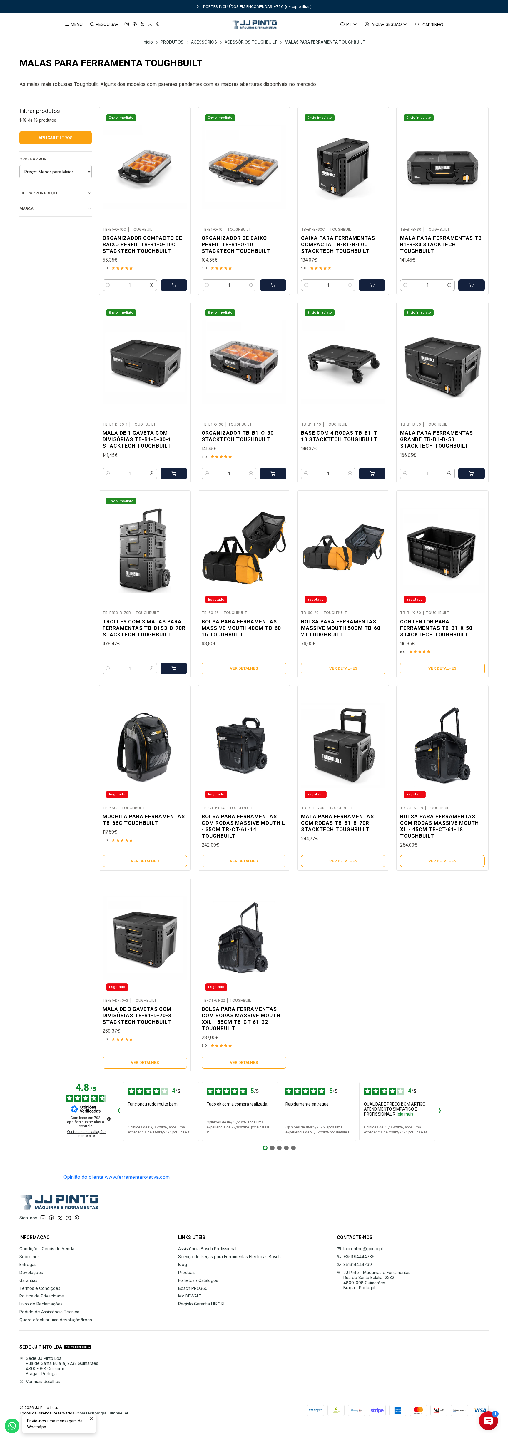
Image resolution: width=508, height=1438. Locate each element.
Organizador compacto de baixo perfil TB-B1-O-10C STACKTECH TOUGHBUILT (142, 244)
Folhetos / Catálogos (198, 1280)
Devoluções (31, 1272)
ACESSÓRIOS (204, 42)
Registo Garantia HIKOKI (201, 1303)
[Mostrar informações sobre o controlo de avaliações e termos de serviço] (108, 1118)
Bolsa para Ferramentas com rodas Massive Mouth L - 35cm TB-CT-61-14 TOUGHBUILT (243, 826)
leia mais (405, 1114)
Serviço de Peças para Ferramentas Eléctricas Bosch (229, 1256)
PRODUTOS (172, 42)
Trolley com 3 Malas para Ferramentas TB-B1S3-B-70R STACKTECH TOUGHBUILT (144, 628)
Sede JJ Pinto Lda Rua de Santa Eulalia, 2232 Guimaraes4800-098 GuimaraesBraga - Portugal (62, 1366)
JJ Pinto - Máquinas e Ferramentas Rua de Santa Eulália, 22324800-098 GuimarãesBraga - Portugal (376, 1280)
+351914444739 (359, 1256)
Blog (182, 1264)
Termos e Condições (39, 1288)
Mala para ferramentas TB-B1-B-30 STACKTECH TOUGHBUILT (442, 244)
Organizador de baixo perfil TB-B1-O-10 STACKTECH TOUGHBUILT (236, 244)
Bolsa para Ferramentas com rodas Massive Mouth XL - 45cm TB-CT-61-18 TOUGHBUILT (439, 826)
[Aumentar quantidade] (152, 285)
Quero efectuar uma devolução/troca (55, 1319)
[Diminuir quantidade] (108, 285)
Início (148, 42)
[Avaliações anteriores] (118, 1111)
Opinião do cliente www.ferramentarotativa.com (116, 1177)
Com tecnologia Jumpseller (102, 1413)
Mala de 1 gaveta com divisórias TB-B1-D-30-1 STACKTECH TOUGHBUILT (137, 439)
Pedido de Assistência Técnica (49, 1311)
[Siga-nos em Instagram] (126, 24)
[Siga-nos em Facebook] (134, 24)
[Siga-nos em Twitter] (142, 24)
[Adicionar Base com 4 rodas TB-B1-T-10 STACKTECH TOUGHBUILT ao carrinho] (372, 473)
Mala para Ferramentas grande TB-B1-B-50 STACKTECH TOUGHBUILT (436, 439)
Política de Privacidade (41, 1295)
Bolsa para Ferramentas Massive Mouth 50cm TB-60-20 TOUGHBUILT (342, 628)
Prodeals (186, 1272)
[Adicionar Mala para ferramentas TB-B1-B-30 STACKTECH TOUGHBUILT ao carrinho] (471, 285)
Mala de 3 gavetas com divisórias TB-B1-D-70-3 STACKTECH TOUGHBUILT (137, 1015)
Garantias (28, 1280)
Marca (26, 208)
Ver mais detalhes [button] (43, 1381)
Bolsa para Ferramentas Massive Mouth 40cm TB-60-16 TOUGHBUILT (242, 628)
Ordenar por (32, 159)
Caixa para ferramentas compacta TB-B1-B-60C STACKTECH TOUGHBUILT (338, 244)
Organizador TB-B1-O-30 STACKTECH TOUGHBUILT (238, 436)
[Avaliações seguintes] (440, 1111)
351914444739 (357, 1264)
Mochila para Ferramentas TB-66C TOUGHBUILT (144, 820)
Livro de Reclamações (41, 1303)
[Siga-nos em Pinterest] (157, 24)
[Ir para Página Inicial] (254, 24)
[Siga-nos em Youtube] (150, 24)
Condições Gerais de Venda (46, 1248)
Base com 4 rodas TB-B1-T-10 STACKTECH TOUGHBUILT (340, 436)
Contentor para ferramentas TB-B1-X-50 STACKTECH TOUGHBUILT (436, 628)
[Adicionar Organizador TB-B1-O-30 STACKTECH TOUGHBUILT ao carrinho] (273, 473)
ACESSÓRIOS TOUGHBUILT (251, 42)
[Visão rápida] (180, 165)
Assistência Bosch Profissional (207, 1248)
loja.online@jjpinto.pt (363, 1248)
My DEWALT (190, 1295)
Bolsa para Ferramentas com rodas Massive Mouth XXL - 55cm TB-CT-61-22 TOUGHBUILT (241, 1018)
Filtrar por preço (38, 193)
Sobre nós (29, 1256)
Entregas (27, 1264)
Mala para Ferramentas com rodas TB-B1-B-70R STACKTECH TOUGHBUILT (337, 823)
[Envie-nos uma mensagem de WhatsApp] (12, 1426)
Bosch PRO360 (193, 1288)
